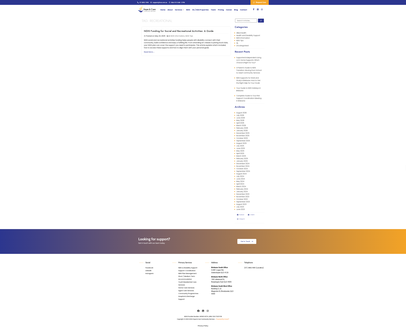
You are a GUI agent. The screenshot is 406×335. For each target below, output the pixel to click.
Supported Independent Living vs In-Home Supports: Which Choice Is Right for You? (248, 60)
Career (229, 10)
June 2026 (240, 118)
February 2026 (242, 128)
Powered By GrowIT (222, 319)
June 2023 (240, 209)
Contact (243, 10)
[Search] (261, 21)
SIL (237, 43)
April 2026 (240, 123)
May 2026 (240, 120)
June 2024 (240, 179)
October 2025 (242, 138)
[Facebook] (253, 9)
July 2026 (240, 115)
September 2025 (243, 140)
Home (162, 10)
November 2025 (242, 135)
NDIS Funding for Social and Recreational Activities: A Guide (178, 31)
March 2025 (241, 156)
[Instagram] (261, 9)
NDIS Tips (189, 36)
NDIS (188, 10)
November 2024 (242, 166)
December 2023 (242, 194)
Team (213, 10)
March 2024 (241, 186)
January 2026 (242, 130)
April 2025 (240, 153)
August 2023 (241, 204)
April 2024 (240, 184)
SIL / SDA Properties (200, 10)
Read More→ (149, 52)
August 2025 (241, 143)
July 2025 (240, 146)
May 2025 (240, 151)
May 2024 (240, 181)
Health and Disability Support (248, 35)
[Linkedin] (257, 9)
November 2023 (242, 196)
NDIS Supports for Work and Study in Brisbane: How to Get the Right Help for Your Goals (248, 80)
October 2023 (242, 199)
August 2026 (241, 113)
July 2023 (240, 207)
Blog (236, 10)
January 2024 (242, 191)
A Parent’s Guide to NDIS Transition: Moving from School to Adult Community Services (249, 70)
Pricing (221, 10)
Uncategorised (242, 45)
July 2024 (240, 176)
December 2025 (242, 133)
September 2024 (243, 171)
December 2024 (242, 163)
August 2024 (241, 174)
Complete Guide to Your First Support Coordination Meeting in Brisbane (248, 98)
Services (178, 10)
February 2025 (242, 158)
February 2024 (242, 189)
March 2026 (241, 125)
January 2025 (242, 161)
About (170, 10)
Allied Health (241, 33)
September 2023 (243, 201)
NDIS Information (178, 36)
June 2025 (240, 148)
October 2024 (242, 168)
